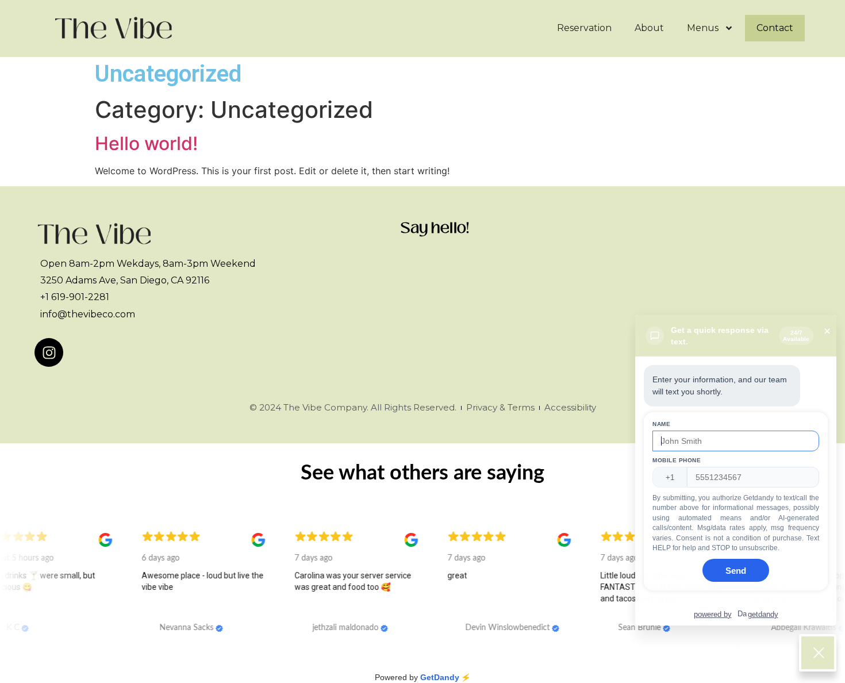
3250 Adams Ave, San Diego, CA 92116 (124, 280)
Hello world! (146, 143)
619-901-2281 (79, 296)
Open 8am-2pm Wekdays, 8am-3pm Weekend (148, 263)
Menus (703, 27)
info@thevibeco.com (87, 314)
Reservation (584, 27)
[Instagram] (48, 352)
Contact (774, 27)
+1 (44, 296)
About (649, 27)
